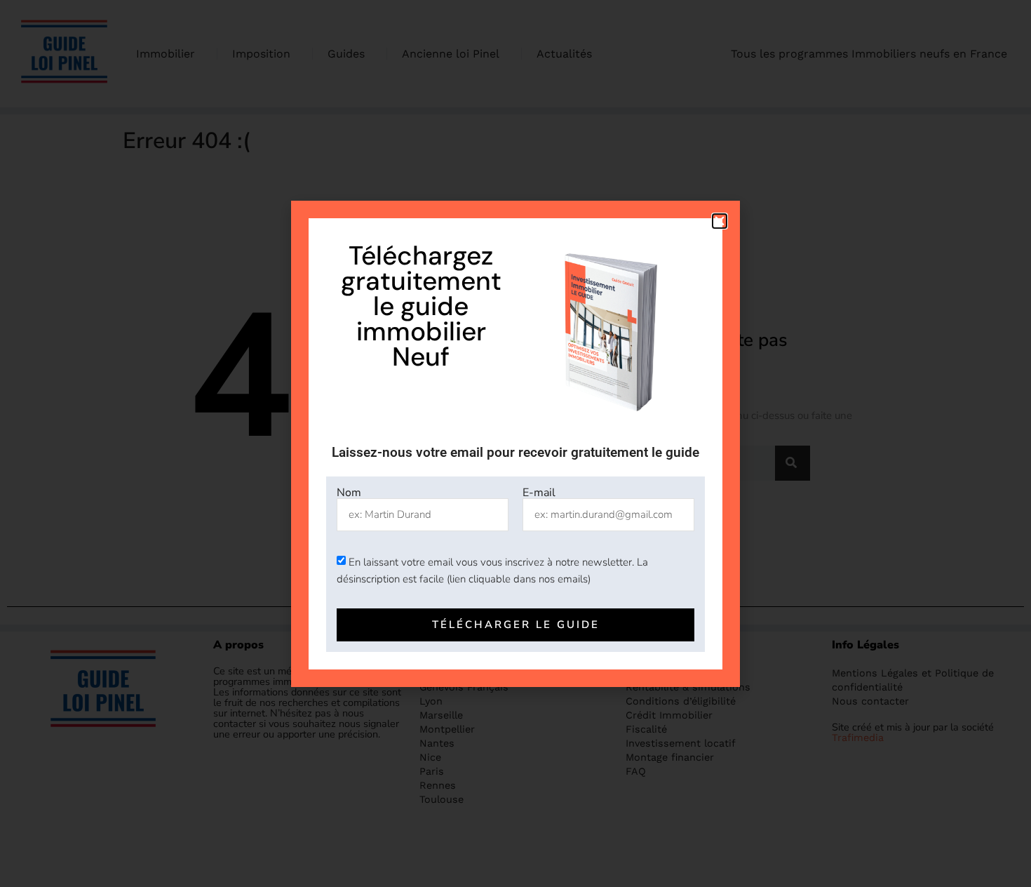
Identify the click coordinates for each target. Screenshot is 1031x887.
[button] (719, 221)
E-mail (539, 492)
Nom (349, 492)
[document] (515, 443)
